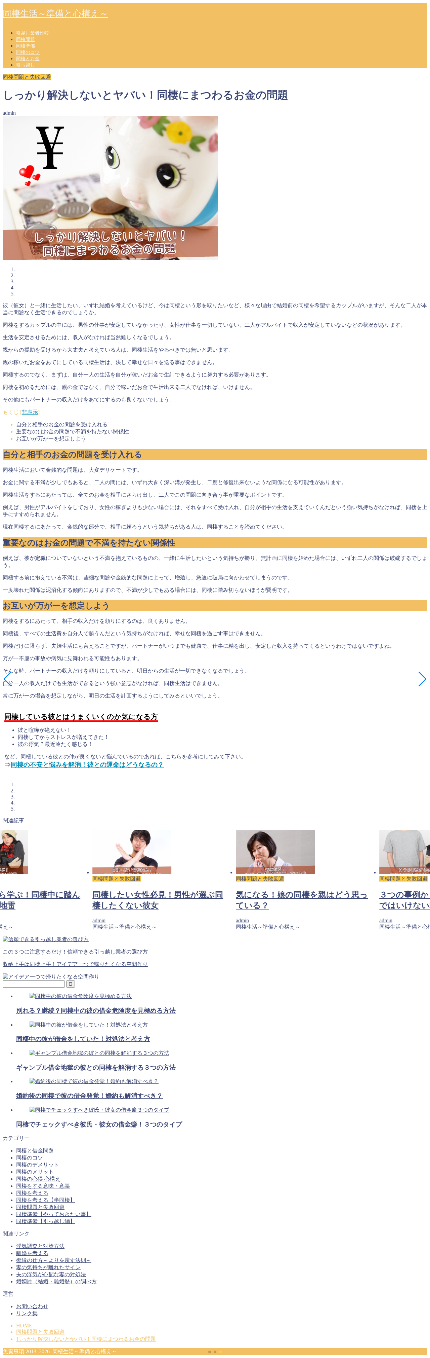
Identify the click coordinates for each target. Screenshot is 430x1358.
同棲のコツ (28, 52)
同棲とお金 (28, 58)
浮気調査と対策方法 (40, 1246)
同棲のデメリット (37, 1165)
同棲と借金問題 (35, 1150)
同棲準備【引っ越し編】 (45, 1221)
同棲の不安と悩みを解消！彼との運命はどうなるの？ (87, 764)
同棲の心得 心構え (38, 1179)
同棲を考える (32, 1193)
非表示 (30, 412)
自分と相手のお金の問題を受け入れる (62, 424)
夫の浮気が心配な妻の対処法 (51, 1274)
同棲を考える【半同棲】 (45, 1200)
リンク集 (27, 1313)
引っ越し (25, 65)
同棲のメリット (35, 1172)
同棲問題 (25, 39)
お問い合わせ (32, 1306)
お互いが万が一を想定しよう (51, 438)
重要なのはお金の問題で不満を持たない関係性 (72, 431)
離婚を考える (32, 1253)
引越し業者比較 (32, 33)
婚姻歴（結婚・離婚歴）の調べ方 (56, 1281)
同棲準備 (25, 45)
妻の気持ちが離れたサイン (48, 1267)
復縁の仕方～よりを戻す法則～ (53, 1260)
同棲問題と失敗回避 (27, 77)
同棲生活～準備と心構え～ (55, 14)
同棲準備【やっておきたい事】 (53, 1214)
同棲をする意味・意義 (43, 1186)
